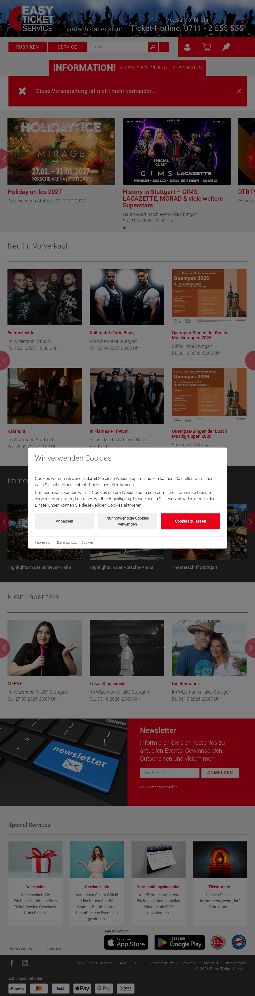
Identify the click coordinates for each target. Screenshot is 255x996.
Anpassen (64, 521)
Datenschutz (67, 542)
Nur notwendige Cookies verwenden (127, 521)
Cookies (87, 542)
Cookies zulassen (190, 521)
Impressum (43, 542)
